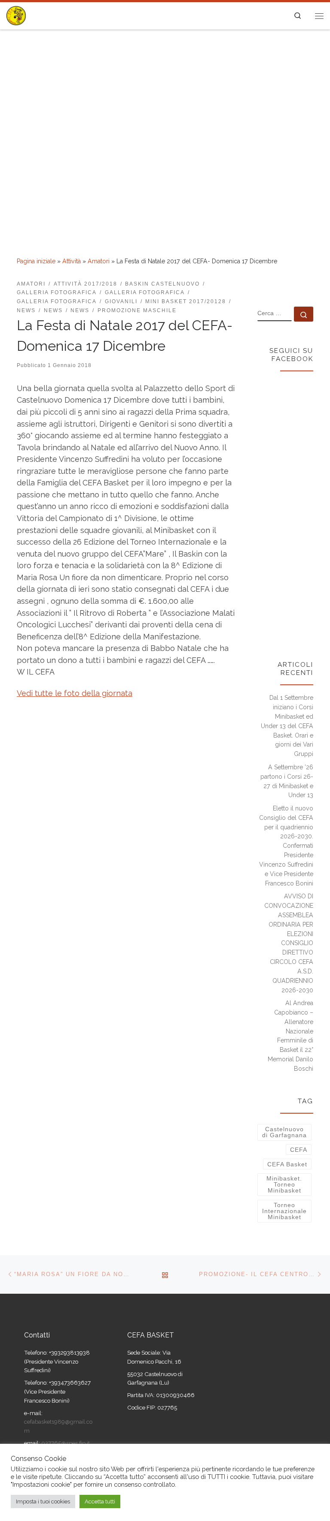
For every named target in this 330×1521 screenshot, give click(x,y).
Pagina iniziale (36, 261)
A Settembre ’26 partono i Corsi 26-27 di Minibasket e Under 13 (286, 781)
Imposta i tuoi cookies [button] (43, 1501)
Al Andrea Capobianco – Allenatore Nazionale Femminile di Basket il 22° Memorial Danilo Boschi (290, 1036)
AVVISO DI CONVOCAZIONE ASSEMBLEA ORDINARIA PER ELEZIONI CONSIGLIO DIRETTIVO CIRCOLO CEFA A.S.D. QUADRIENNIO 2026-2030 (288, 943)
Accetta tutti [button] (100, 1501)
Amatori (99, 261)
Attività (71, 261)
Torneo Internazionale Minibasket (284, 1211)
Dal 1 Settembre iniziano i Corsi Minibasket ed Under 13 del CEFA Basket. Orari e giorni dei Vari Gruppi (287, 725)
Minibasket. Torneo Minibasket (284, 1184)
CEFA (298, 1149)
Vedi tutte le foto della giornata (74, 693)
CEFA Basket (287, 1164)
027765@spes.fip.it (65, 1443)
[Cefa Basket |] (16, 14)
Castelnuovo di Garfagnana (284, 1132)
